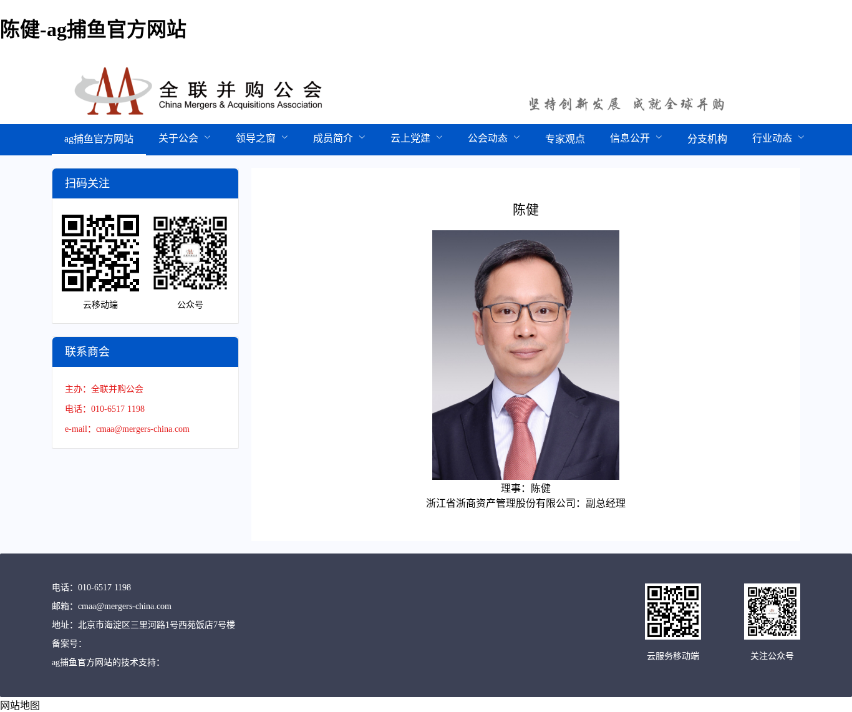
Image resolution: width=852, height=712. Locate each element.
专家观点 (565, 139)
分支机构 (707, 139)
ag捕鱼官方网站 (98, 139)
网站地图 (20, 705)
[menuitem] (99, 139)
